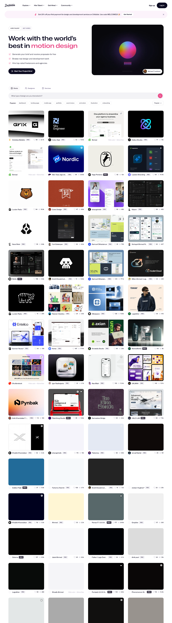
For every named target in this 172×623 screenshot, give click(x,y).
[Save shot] (36, 134)
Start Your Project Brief (23, 71)
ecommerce (70, 103)
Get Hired (52, 5)
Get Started (128, 14)
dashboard (22, 103)
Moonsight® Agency (153, 71)
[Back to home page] (10, 5)
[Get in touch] (31, 134)
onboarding (106, 103)
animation (82, 103)
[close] (163, 14)
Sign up (152, 5)
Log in (162, 5)
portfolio (59, 103)
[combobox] (82, 96)
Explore (26, 5)
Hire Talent (38, 5)
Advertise (120, 140)
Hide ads (111, 140)
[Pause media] (95, 71)
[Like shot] (40, 134)
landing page (35, 103)
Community (66, 5)
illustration (94, 103)
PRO (28, 139)
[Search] (160, 95)
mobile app (47, 103)
